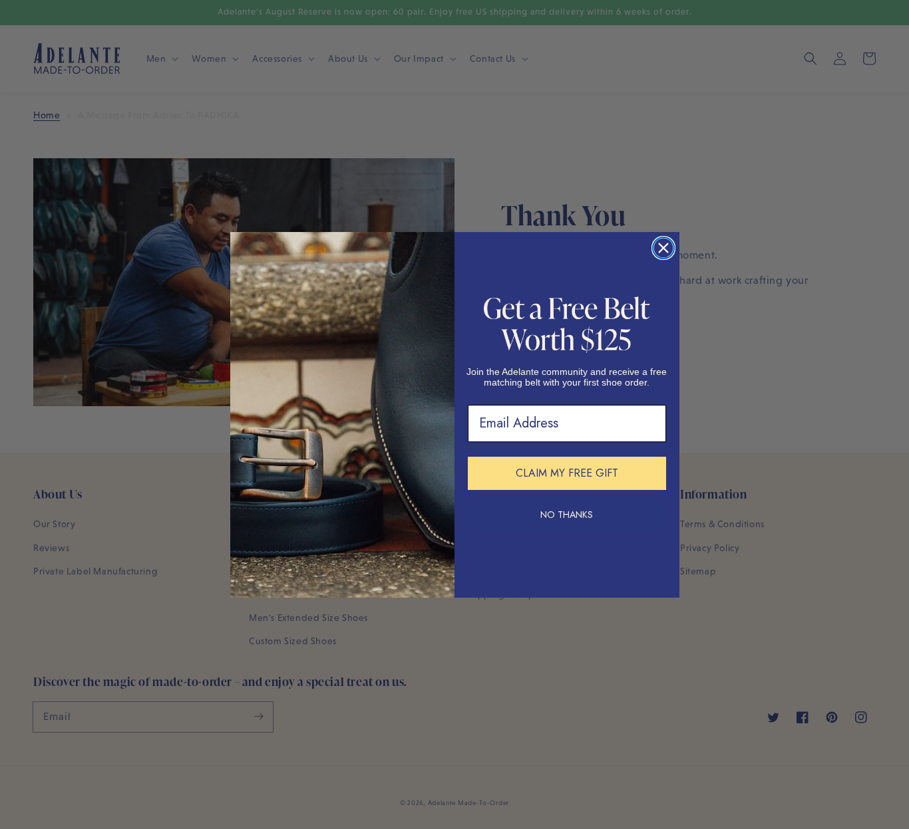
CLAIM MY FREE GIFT (567, 473)
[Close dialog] (663, 248)
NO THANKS (566, 514)
